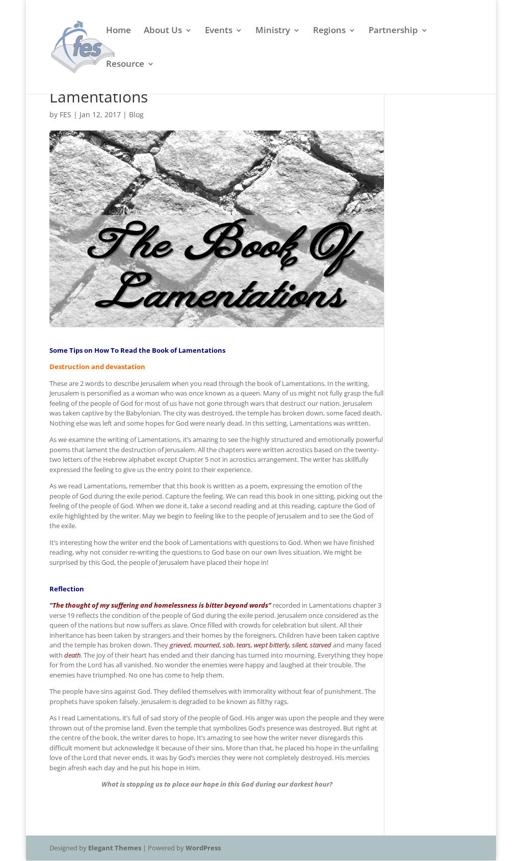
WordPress (203, 847)
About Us (163, 31)
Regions (329, 31)
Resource (125, 64)
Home (118, 31)
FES (65, 114)
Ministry (272, 31)
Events (218, 31)
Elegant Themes (114, 847)
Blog (136, 114)
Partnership (393, 31)
